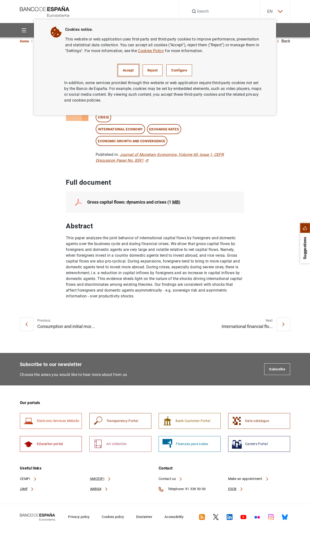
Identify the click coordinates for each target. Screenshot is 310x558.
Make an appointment (245, 479)
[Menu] (24, 30)
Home (24, 41)
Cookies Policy (151, 50)
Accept (128, 70)
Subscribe (277, 369)
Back (285, 41)
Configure (179, 70)
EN (270, 11)
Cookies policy (113, 517)
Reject (152, 70)
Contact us (168, 479)
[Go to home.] (45, 11)
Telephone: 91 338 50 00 (186, 489)
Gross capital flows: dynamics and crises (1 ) (133, 202)
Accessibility (174, 517)
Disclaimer (144, 517)
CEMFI (25, 479)
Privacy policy (79, 517)
